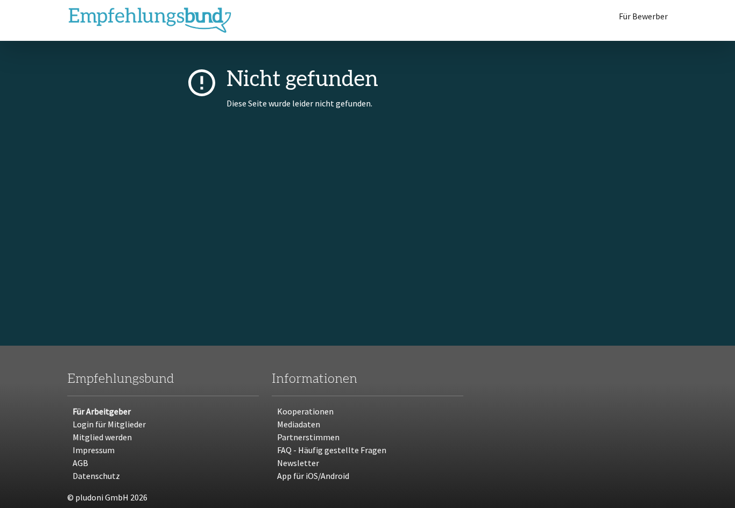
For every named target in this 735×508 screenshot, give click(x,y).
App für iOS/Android (313, 475)
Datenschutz (96, 475)
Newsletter (298, 462)
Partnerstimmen (308, 437)
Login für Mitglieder (109, 424)
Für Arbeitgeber (102, 411)
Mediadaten (298, 424)
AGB (80, 462)
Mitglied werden (102, 437)
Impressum (94, 450)
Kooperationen (305, 411)
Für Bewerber (643, 16)
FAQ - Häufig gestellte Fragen (331, 450)
